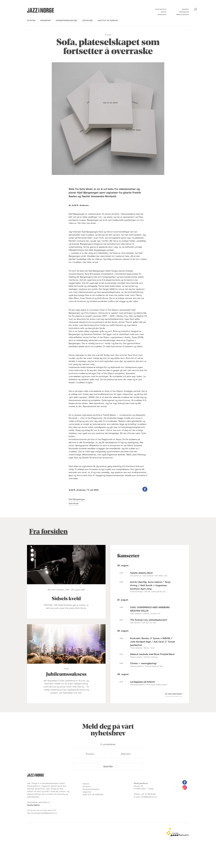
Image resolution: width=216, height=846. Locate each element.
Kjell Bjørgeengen (77, 499)
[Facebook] (184, 784)
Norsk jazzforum (160, 9)
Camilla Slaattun (33, 805)
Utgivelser (87, 20)
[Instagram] (184, 789)
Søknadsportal (184, 12)
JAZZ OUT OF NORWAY (108, 20)
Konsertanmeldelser (66, 20)
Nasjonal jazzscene (182, 14)
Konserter (45, 20)
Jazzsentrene (162, 14)
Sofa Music (74, 503)
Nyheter (31, 20)
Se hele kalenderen (173, 693)
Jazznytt (163, 12)
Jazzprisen (185, 9)
